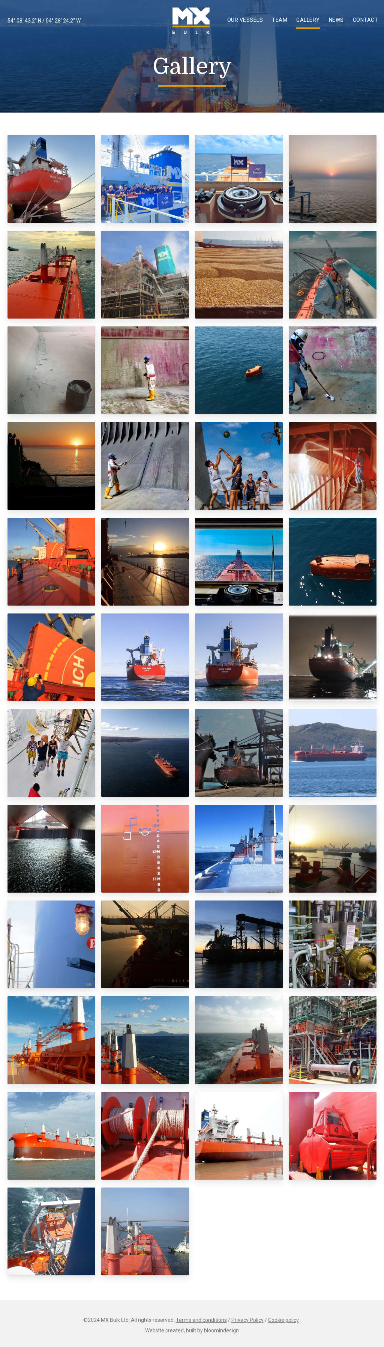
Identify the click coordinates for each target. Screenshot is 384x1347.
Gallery (308, 20)
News (336, 20)
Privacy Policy (247, 1320)
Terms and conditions (201, 1320)
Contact (365, 20)
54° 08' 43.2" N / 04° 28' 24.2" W (44, 21)
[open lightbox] (51, 179)
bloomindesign (221, 1330)
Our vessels (245, 20)
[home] (191, 21)
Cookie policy (283, 1320)
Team (279, 20)
